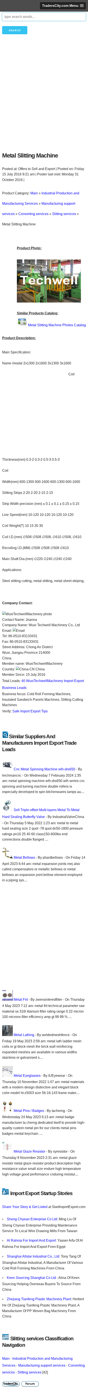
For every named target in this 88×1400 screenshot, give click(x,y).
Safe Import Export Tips (30, 711)
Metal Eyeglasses (27, 1075)
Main (6, 1358)
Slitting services (29, 1372)
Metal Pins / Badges (29, 1111)
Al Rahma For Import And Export (31, 1240)
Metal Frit (21, 999)
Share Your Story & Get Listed (24, 1207)
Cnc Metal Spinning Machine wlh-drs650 (44, 769)
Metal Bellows (24, 857)
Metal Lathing (24, 1035)
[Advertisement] (44, 100)
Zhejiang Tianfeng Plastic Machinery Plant (39, 1299)
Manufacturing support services (41, 1365)
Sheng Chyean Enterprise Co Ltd (32, 1219)
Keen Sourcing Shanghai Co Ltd (32, 1278)
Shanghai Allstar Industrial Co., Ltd (33, 1256)
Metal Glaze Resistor (29, 1151)
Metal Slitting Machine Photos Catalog (57, 325)
